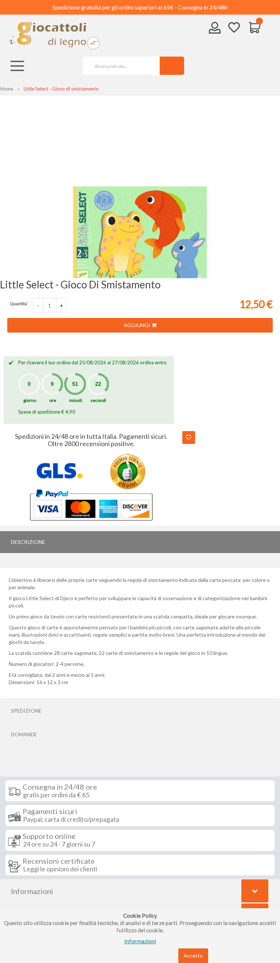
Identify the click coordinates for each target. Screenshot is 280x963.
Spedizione (26, 710)
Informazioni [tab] (32, 891)
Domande (24, 734)
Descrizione (28, 542)
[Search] (172, 66)
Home (6, 89)
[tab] (140, 542)
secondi (98, 400)
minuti (75, 400)
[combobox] (118, 66)
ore (52, 400)
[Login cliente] (215, 29)
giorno (29, 400)
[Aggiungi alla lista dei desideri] (188, 437)
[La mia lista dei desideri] (234, 28)
